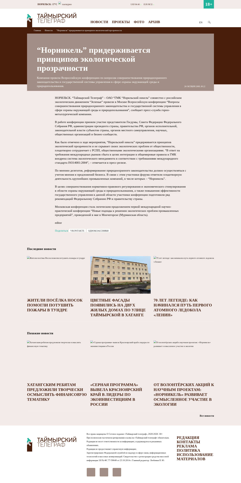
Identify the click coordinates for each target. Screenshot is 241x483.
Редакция (188, 438)
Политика (188, 450)
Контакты (188, 442)
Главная (37, 30)
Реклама (187, 446)
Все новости (207, 415)
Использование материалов (195, 457)
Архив (154, 22)
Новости (99, 22)
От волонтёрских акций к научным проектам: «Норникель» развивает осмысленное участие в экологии (184, 395)
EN (200, 22)
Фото (139, 22)
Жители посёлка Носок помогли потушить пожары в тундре (54, 305)
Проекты (121, 22)
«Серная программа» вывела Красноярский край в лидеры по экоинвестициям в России (116, 395)
